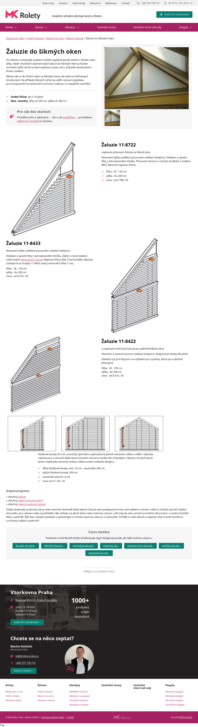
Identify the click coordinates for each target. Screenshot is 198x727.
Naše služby (79, 3)
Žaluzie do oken (15, 38)
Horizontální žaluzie (139, 545)
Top (2, 725)
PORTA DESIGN (185, 717)
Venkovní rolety (13, 700)
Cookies (70, 717)
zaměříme (69, 117)
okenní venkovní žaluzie (32, 504)
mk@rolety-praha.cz (27, 656)
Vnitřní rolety (12, 695)
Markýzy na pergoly (79, 695)
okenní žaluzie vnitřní (30, 500)
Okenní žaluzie (74, 38)
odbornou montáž (28, 121)
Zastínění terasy (106, 27)
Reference (95, 3)
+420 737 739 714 (150, 3)
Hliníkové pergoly (174, 695)
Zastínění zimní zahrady (147, 27)
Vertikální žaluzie (83, 545)
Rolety (9, 27)
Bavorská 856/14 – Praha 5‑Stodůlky (36, 600)
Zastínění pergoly (174, 691)
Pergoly (183, 27)
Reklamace (111, 3)
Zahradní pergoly (174, 700)
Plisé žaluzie (110, 545)
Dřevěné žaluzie (53, 545)
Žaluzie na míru (55, 38)
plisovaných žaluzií (31, 259)
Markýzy (70, 27)
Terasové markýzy (78, 700)
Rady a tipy (48, 3)
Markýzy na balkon (79, 704)
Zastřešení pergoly (175, 704)
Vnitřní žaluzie (35, 38)
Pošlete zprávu (23, 670)
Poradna (63, 3)
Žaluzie (39, 27)
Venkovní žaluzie (98, 553)
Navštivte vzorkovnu (176, 14)
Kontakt (125, 3)
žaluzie (22, 496)
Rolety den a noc (14, 691)
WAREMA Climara (78, 691)
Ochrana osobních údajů (52, 717)
